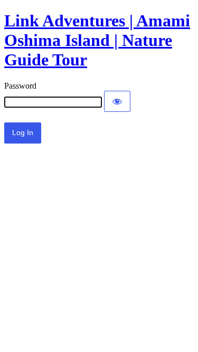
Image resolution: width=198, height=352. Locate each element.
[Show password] (117, 101)
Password (20, 85)
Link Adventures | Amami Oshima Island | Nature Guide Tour (97, 40)
